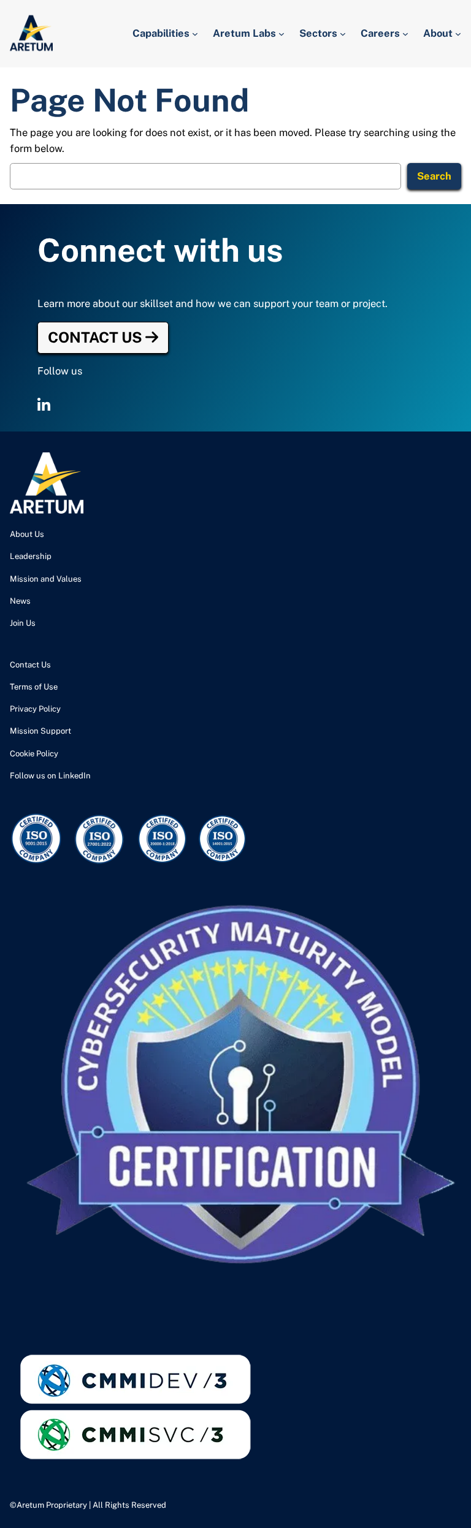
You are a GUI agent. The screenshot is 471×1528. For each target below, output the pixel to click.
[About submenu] (458, 34)
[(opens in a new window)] (43, 405)
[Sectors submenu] (343, 34)
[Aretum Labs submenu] (281, 34)
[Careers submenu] (405, 34)
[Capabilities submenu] (195, 34)
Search (434, 176)
